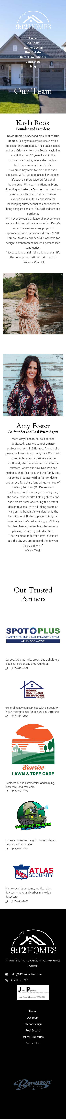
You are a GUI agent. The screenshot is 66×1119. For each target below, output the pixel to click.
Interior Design (33, 47)
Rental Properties (31, 57)
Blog (33, 66)
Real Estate (33, 52)
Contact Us (33, 62)
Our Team (33, 43)
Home (33, 38)
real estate (47, 443)
